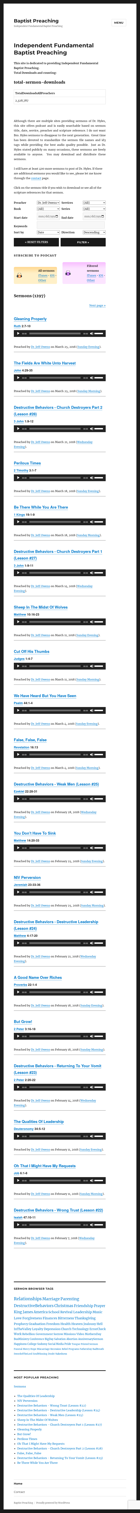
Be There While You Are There (41, 507)
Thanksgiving (85, 1318)
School (54, 1312)
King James (23, 1312)
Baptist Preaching (36, 21)
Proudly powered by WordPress (53, 1502)
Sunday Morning (89, 391)
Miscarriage (43, 1349)
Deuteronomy (24, 1129)
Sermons (20, 1386)
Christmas (63, 1305)
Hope (33, 1349)
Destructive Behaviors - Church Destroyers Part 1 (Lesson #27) (59, 1424)
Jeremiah (20, 884)
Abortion (72, 1339)
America (41, 1312)
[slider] (99, 333)
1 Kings (19, 514)
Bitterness (66, 1318)
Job (16, 1173)
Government (44, 1334)
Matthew (20, 614)
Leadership (82, 1312)
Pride (67, 1344)
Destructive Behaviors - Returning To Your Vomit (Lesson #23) (60, 1458)
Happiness (20, 1344)
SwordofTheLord (23, 1353)
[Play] (18, 333)
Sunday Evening (88, 346)
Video (80, 1334)
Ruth (17, 326)
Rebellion (28, 1334)
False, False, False (30, 739)
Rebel (65, 1349)
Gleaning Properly (30, 318)
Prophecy (21, 1324)
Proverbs (20, 984)
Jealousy (89, 1324)
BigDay (49, 1339)
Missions (70, 1334)
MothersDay (93, 1334)
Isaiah (18, 1217)
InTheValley (22, 1329)
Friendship (83, 1306)
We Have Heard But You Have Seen (45, 695)
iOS (52, 275)
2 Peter (19, 1029)
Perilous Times (27, 463)
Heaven (77, 1324)
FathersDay (86, 1349)
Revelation (21, 747)
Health (65, 1324)
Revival (66, 1312)
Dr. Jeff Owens (40, 346)
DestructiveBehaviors (34, 1305)
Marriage (51, 1299)
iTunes (42, 275)
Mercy (26, 1349)
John (17, 370)
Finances (50, 1318)
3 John (19, 421)
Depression (52, 1329)
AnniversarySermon (90, 1339)
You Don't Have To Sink (35, 833)
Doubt (51, 1353)
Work (18, 1334)
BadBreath (98, 1349)
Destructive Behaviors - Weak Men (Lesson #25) (56, 784)
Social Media (56, 1344)
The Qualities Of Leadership (39, 1121)
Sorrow (58, 1334)
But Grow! (23, 1021)
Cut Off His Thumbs (31, 651)
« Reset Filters (36, 242)
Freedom (53, 1324)
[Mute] (91, 333)
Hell (100, 1324)
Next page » (97, 305)
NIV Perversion (27, 877)
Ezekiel (19, 791)
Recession (55, 1349)
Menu (119, 22)
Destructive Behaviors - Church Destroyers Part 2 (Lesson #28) (60, 1448)
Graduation (37, 1324)
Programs (73, 1349)
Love (18, 1318)
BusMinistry (21, 1339)
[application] (60, 333)
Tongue (76, 1344)
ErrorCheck (97, 1329)
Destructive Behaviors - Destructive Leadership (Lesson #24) (58, 1410)
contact (36, 178)
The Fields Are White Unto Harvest (45, 363)
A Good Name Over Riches (38, 977)
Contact (19, 1492)
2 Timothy (21, 470)
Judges (19, 658)
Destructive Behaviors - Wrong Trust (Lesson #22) (58, 1210)
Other (42, 280)
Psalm (18, 703)
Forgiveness (32, 1318)
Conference (37, 1339)
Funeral (18, 1349)
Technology (80, 1329)
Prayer (99, 1306)
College (32, 1344)
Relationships (28, 1298)
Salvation (60, 1339)
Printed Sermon (89, 1344)
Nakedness (61, 1353)
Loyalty (37, 1329)
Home (18, 1483)
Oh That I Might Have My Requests (45, 1165)
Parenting (69, 1299)
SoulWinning (40, 1353)
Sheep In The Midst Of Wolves (41, 607)
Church (66, 1329)
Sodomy (42, 1344)
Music (97, 1312)
